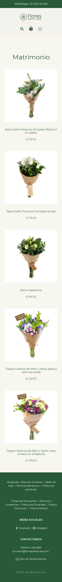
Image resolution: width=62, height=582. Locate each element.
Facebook (24, 528)
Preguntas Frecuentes (23, 501)
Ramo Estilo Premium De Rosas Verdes (31, 211)
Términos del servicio (27, 485)
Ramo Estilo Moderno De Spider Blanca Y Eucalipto (31, 131)
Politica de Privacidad (33, 504)
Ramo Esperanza (31, 290)
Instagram (41, 528)
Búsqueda (12, 482)
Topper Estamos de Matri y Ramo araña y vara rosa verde (31, 370)
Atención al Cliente (31, 482)
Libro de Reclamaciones (32, 559)
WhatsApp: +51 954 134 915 (31, 3)
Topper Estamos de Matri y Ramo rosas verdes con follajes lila (31, 452)
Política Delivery (39, 508)
